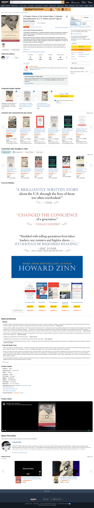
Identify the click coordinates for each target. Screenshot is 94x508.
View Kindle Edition (29, 83)
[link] (27, 96)
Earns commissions (16, 403)
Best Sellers (31, 5)
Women (26, 12)
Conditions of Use (28, 503)
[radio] (75, 18)
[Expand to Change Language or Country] (51, 499)
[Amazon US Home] (33, 499)
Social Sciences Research (12, 388)
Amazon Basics (23, 5)
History (6, 12)
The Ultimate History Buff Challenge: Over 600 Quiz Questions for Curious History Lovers (68, 478)
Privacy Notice (36, 503)
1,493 (70, 172)
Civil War (22, 12)
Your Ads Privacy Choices (63, 503)
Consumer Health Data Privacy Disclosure (48, 503)
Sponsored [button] (3, 458)
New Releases (38, 5)
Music (91, 5)
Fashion (81, 5)
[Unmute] (91, 430)
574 (83, 173)
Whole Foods (52, 5)
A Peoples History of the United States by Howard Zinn (19, 404)
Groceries (45, 5)
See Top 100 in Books (25, 385)
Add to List (74, 63)
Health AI (8, 5)
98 (41, 173)
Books (66, 5)
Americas (10, 12)
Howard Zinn (28, 23)
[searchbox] (37, 2)
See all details (26, 63)
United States (16, 12)
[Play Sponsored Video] (66, 468)
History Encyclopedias (11, 390)
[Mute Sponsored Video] (40, 474)
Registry (86, 5)
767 (55, 173)
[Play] (2, 430)
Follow (16, 57)
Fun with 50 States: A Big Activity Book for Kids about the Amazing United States (31, 478)
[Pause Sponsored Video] (40, 471)
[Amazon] (5, 2)
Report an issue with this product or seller (34, 51)
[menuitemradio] (89, 430)
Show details (59, 102)
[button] (3, 5)
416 (28, 173)
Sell (77, 5)
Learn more (41, 79)
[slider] (44, 430)
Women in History (10, 387)
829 (14, 173)
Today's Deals (60, 5)
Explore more (37, 69)
